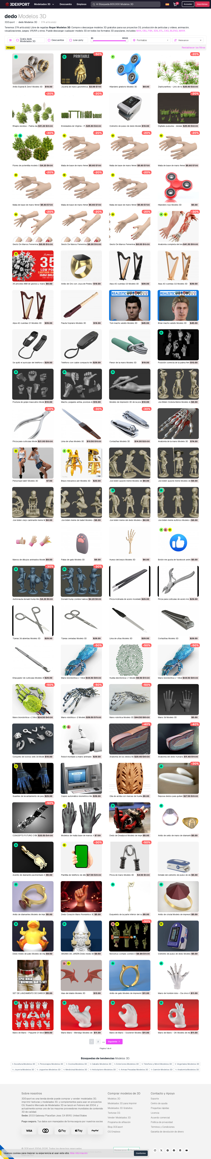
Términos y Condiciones (163, 1126)
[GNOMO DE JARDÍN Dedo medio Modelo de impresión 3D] (81, 936)
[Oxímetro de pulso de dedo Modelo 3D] (129, 108)
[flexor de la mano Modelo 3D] (129, 344)
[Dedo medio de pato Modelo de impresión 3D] (33, 936)
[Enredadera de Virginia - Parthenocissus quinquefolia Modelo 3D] (81, 108)
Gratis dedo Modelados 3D (27, 40)
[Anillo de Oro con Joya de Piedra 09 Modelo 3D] (81, 265)
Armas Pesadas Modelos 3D (134, 1069)
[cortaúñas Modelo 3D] (129, 423)
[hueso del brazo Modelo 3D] (129, 541)
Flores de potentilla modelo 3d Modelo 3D (32, 165)
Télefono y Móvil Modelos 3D (157, 1064)
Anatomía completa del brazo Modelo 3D (177, 244)
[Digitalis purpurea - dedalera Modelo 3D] (178, 108)
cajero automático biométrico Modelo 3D (80, 796)
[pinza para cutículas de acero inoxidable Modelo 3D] (178, 581)
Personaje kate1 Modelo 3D (25, 481)
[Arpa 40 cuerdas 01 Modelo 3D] (33, 305)
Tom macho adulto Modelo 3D (123, 323)
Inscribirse (202, 4)
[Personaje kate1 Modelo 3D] (33, 463)
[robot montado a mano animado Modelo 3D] (81, 739)
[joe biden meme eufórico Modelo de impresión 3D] (178, 502)
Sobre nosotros (32, 1093)
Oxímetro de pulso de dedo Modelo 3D (127, 126)
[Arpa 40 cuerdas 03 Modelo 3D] (129, 265)
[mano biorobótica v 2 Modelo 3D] (33, 699)
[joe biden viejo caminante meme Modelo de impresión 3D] (33, 502)
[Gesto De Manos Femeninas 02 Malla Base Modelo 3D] (81, 226)
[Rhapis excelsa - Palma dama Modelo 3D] (33, 108)
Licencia (155, 1112)
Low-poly (78, 40)
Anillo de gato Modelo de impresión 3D (127, 993)
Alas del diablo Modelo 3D (73, 993)
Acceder (188, 4)
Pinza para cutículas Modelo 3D (27, 441)
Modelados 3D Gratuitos (120, 1108)
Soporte (155, 1098)
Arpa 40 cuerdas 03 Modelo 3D (124, 283)
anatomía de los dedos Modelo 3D (126, 756)
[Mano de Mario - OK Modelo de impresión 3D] (178, 1014)
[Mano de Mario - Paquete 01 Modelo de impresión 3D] (33, 1014)
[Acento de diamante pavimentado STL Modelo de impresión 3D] (33, 857)
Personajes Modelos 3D (51, 1064)
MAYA (182, 30)
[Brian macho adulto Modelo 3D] (178, 305)
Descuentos (58, 40)
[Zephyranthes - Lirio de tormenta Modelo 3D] (178, 68)
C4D (166, 30)
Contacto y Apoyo (163, 1093)
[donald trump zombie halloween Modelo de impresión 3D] (81, 581)
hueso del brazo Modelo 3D (122, 559)
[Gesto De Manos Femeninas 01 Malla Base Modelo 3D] (129, 226)
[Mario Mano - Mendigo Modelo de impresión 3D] (81, 1014)
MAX (138, 30)
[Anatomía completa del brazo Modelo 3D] (178, 226)
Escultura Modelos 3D (24, 1064)
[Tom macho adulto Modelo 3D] (129, 305)
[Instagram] (155, 1151)
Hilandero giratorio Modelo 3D (123, 86)
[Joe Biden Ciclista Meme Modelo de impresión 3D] (178, 384)
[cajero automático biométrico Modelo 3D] (81, 778)
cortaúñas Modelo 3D (120, 441)
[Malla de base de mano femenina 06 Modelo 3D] (81, 147)
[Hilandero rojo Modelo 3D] (178, 187)
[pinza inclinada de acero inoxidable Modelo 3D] (129, 581)
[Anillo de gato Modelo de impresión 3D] (129, 975)
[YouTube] (186, 1151)
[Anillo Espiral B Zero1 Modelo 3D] (33, 68)
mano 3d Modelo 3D (167, 717)
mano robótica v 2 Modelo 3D (75, 717)
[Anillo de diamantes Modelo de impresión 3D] (33, 896)
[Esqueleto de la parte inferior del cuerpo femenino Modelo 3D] (129, 896)
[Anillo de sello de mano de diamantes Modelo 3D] (178, 817)
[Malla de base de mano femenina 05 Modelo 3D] (129, 147)
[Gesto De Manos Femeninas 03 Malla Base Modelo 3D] (33, 226)
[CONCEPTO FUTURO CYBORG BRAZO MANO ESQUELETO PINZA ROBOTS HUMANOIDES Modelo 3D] (33, 817)
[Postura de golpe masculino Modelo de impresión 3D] (33, 384)
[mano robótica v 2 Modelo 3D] (81, 699)
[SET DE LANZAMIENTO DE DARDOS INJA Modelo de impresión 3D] (33, 975)
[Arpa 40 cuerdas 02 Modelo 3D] (178, 265)
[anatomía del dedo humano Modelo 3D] (178, 739)
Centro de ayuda (159, 1103)
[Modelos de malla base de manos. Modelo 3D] (81, 817)
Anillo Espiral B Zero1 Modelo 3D (27, 86)
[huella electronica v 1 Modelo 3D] (129, 660)
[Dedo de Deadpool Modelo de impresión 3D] (129, 817)
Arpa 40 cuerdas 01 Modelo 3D (27, 323)
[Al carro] (43, 80)
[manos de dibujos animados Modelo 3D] (33, 541)
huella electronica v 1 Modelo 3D (125, 678)
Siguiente (113, 1041)
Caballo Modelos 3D (101, 1064)
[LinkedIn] (180, 1151)
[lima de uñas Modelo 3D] (81, 423)
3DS (155, 30)
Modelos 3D (114, 1098)
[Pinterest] (168, 1151)
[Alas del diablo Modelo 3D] (81, 975)
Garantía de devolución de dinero (167, 1131)
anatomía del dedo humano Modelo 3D (176, 756)
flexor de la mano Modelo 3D (123, 362)
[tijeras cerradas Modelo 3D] (81, 620)
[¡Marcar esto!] (49, 80)
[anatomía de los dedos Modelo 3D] (129, 739)
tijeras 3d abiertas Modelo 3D (26, 638)
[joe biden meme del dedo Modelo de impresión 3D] (129, 502)
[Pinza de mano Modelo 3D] (129, 857)
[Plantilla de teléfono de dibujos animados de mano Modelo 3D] (81, 857)
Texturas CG (114, 1112)
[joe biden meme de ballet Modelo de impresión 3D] (81, 502)
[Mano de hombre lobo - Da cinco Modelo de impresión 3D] (178, 975)
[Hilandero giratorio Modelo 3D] (129, 68)
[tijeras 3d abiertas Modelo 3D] (33, 620)
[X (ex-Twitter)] (161, 1151)
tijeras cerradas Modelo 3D (74, 638)
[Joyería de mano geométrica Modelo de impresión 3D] (81, 68)
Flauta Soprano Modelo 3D (73, 323)
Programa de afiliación (119, 1122)
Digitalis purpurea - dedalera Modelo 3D (176, 126)
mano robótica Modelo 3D (122, 717)
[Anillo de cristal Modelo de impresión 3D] (178, 896)
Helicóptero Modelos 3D (103, 1069)
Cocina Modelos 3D (77, 1064)
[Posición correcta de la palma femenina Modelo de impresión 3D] (178, 344)
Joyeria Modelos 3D (24, 1069)
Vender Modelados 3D (119, 1117)
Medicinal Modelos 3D (76, 1069)
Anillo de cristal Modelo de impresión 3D (176, 914)
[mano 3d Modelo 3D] (178, 699)
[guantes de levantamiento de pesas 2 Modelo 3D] (33, 778)
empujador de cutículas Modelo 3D (29, 678)
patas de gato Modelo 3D (73, 559)
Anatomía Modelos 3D (188, 1069)
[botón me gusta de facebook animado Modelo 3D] (178, 541)
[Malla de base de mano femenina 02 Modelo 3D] (81, 187)
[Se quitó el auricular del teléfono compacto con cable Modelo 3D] (33, 344)
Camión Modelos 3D (162, 1069)
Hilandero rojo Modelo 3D (170, 205)
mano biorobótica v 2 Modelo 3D (28, 717)
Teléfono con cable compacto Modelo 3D (80, 362)
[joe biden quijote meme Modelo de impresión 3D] (129, 463)
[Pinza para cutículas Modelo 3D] (33, 423)
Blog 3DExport (115, 1126)
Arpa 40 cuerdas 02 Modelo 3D (172, 283)
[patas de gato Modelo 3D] (81, 541)
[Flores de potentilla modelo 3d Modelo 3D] (33, 147)
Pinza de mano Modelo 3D (122, 875)
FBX (150, 30)
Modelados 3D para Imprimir (122, 1103)
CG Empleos (114, 1131)
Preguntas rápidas (160, 1108)
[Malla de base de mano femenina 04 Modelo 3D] (178, 147)
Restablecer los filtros (193, 47)
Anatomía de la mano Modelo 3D (173, 441)
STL (161, 30)
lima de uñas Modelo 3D (72, 441)
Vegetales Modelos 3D (187, 1064)
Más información (79, 1153)
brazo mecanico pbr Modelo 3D (75, 481)
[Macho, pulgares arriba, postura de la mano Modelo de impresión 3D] (81, 384)
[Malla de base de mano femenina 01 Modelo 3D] (129, 187)
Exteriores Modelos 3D (127, 1064)
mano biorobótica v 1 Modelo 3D (76, 678)
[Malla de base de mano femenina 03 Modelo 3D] (33, 187)
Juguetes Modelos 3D (49, 1069)
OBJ (144, 30)
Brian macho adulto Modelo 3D (172, 323)
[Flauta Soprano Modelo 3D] (81, 305)
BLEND (174, 30)
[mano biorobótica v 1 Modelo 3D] (81, 660)
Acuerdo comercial (160, 1117)
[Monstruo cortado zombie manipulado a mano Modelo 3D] (129, 936)
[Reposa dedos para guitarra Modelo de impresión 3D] (178, 778)
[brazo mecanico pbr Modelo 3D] (81, 463)
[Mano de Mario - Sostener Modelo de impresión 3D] (129, 1014)
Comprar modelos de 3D (124, 1093)
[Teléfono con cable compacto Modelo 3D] (81, 344)
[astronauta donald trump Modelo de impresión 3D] (33, 581)
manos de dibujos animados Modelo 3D (31, 559)
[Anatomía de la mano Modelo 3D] (178, 423)
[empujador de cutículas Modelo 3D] (33, 660)
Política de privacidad (162, 1122)
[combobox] (153, 40)
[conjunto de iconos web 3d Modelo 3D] (33, 739)
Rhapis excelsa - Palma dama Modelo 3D (32, 126)
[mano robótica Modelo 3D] (129, 699)
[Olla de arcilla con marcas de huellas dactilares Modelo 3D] (129, 778)
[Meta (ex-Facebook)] (174, 1151)
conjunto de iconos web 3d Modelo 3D (31, 756)
